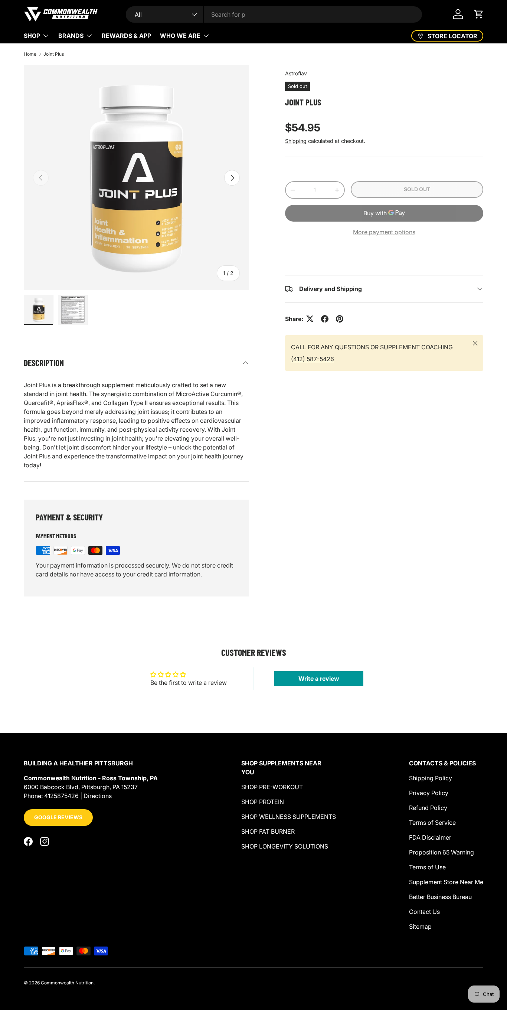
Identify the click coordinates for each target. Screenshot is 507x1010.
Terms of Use (427, 867)
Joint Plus (53, 54)
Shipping (296, 141)
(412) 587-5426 (312, 359)
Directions (98, 796)
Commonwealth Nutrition (67, 983)
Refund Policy (428, 807)
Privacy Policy (428, 793)
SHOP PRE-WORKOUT (272, 787)
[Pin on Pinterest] (339, 318)
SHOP (32, 35)
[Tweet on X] (309, 318)
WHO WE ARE (180, 35)
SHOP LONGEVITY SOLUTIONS (284, 846)
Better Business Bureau (440, 896)
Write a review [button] (318, 678)
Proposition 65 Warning (441, 852)
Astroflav (296, 73)
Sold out (417, 189)
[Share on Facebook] (324, 318)
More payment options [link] (384, 232)
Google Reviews (58, 817)
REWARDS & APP (126, 35)
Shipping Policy (430, 778)
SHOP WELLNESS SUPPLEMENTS (288, 816)
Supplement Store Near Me (446, 882)
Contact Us (424, 911)
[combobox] (274, 14)
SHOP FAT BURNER (268, 831)
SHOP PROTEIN (262, 801)
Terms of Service (432, 822)
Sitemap (420, 926)
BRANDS (71, 35)
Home (30, 54)
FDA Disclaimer (430, 837)
